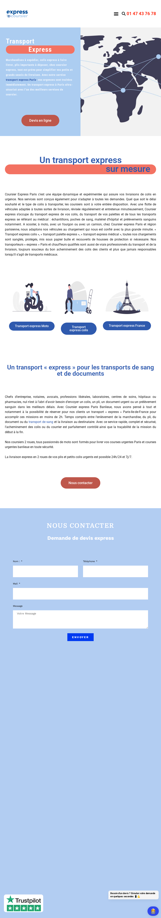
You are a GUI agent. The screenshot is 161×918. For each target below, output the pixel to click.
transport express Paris (21, 79)
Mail (15, 583)
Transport (29, 45)
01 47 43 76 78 (141, 13)
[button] (116, 13)
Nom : (17, 561)
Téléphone (89, 561)
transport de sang (41, 422)
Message (18, 606)
